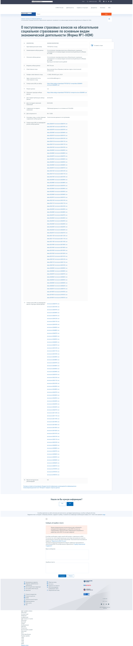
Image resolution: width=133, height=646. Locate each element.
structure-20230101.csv (53, 374)
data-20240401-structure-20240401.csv (57, 165)
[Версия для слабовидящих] (83, 1)
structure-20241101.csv (53, 321)
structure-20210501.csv (53, 427)
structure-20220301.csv (53, 404)
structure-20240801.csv (53, 330)
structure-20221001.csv (53, 383)
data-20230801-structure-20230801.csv (57, 182)
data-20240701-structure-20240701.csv (57, 156)
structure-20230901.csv (53, 357)
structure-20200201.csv (53, 463)
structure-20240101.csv (53, 345)
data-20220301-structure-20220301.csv (57, 227)
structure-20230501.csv (53, 368)
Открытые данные (35, 18)
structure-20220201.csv (53, 407)
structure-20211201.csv (53, 413)
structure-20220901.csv (53, 386)
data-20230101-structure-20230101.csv (57, 197)
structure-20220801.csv (53, 389)
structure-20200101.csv (53, 466)
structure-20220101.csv (53, 410)
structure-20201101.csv (53, 439)
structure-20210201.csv (53, 430)
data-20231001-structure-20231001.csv (57, 177)
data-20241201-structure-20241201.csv (57, 138)
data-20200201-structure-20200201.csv (57, 286)
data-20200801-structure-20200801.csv (57, 271)
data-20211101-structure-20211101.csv (57, 238)
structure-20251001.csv (53, 306)
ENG (109, 7)
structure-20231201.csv (53, 348)
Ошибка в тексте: (50, 562)
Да (70, 503)
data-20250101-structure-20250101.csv (57, 135)
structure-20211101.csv (53, 416)
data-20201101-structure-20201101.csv (57, 262)
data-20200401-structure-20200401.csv (57, 283)
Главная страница (25, 18)
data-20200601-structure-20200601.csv (57, 277)
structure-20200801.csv (53, 448)
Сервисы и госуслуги (82, 7)
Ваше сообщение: (50, 549)
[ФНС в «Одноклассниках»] (106, 1)
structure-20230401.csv (53, 371)
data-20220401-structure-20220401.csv (57, 224)
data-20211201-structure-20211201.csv (57, 235)
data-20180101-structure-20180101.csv (57, 297)
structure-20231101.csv (53, 351)
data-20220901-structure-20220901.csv (57, 209)
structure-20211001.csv (53, 418)
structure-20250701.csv (53, 309)
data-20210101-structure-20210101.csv (57, 256)
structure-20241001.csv (53, 324)
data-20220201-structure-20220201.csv (57, 230)
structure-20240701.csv (53, 333)
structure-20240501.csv (53, 339)
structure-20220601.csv (53, 395)
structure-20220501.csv (53, 398)
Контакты (102, 7)
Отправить (62, 576)
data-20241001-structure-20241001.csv (57, 147)
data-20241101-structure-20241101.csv (57, 144)
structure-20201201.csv (53, 436)
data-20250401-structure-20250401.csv (57, 132)
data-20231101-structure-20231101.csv (57, 174)
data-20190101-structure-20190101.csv (57, 294)
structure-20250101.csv (53, 315)
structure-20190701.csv (53, 469)
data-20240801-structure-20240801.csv (57, 153)
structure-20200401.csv (53, 460)
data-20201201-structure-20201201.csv (57, 259)
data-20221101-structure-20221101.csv (57, 203)
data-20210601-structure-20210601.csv (57, 247)
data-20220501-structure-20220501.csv (57, 221)
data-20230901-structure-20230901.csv (57, 179)
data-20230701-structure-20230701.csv (57, 185)
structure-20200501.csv (53, 457)
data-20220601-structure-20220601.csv (57, 218)
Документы (94, 7)
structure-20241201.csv (53, 318)
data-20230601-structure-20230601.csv (57, 188)
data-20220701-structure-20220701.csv (57, 215)
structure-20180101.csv (53, 475)
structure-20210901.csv (53, 421)
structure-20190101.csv (53, 472)
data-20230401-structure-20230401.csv (57, 194)
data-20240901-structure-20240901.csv (57, 150)
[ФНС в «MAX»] (111, 1)
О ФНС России (59, 7)
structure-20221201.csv (53, 377)
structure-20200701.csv (53, 451)
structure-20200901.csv (53, 445)
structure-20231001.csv (53, 354)
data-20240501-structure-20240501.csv (57, 162)
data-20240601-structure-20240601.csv (57, 159)
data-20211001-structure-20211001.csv (57, 241)
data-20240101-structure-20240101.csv (57, 168)
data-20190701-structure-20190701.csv (57, 291)
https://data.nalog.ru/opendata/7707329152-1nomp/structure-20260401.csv (67, 92)
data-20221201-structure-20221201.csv (57, 200)
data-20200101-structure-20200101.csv (57, 288)
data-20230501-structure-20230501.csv (57, 191)
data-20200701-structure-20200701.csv (57, 274)
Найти (106, 14)
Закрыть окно (24, 645)
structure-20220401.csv (53, 401)
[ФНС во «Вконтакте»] (104, 1)
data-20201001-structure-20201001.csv (57, 265)
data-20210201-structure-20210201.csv (57, 253)
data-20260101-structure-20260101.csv (57, 123)
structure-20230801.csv (53, 360)
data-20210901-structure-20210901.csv (57, 244)
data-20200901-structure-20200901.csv (57, 268)
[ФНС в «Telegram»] (108, 1)
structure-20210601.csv (53, 424)
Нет (62, 503)
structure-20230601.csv (53, 365)
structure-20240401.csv (53, 342)
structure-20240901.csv (53, 327)
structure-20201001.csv (53, 442)
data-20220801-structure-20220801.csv (57, 212)
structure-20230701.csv (53, 363)
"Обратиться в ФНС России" (58, 541)
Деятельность (70, 7)
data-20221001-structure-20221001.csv (57, 206)
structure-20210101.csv (53, 433)
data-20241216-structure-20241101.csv (57, 141)
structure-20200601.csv (53, 454)
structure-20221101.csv (53, 380)
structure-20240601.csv (53, 336)
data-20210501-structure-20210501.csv (57, 250)
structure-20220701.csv (53, 392)
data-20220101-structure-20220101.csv (57, 232)
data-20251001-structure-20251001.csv (57, 126)
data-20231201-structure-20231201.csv (57, 171)
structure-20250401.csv (53, 312)
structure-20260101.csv (53, 304)
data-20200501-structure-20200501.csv (57, 280)
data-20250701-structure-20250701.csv (57, 129)
